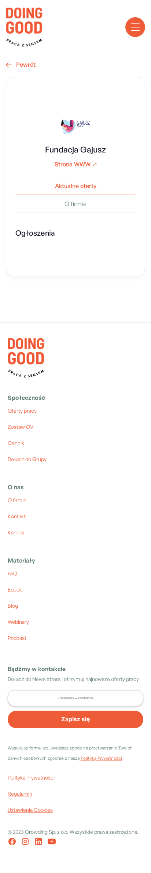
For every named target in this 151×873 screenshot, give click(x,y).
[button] (135, 27)
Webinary (18, 622)
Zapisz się (75, 719)
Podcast (17, 638)
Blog (13, 606)
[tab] (75, 189)
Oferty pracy (22, 411)
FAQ (12, 573)
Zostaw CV (20, 427)
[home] (24, 27)
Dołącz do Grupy (27, 459)
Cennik (16, 443)
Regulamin (20, 794)
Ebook (15, 589)
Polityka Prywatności (31, 777)
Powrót (21, 64)
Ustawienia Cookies (30, 810)
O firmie (17, 500)
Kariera (16, 532)
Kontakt (17, 516)
